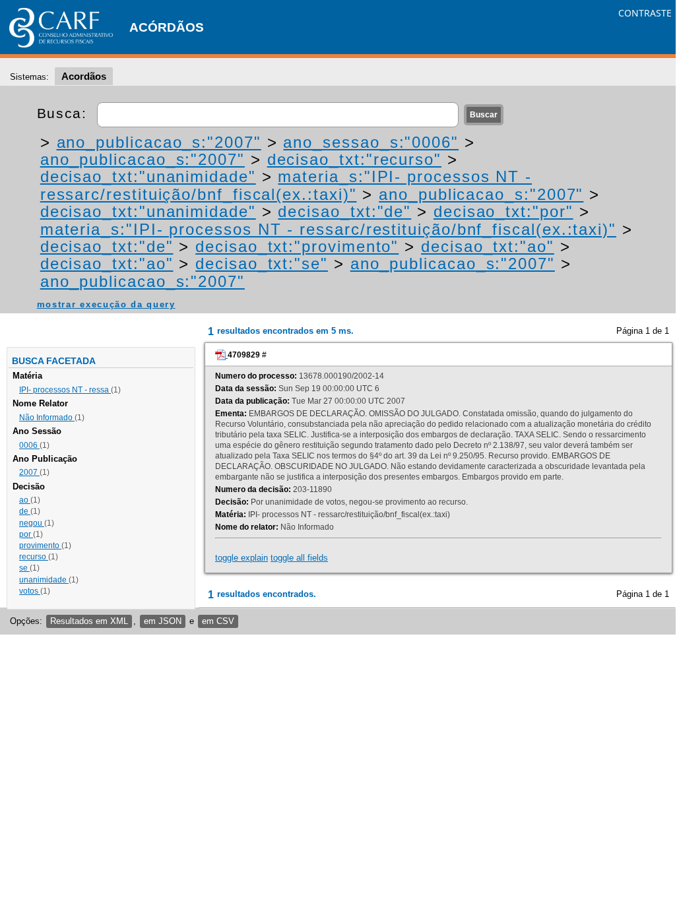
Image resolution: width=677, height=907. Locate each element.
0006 (29, 445)
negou (31, 523)
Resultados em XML (89, 621)
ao (24, 500)
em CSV (218, 621)
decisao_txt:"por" (503, 211)
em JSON (162, 621)
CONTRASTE (645, 13)
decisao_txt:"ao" (487, 246)
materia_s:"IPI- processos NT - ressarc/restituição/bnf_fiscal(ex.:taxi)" (286, 185)
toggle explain (241, 558)
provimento (40, 545)
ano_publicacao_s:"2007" (159, 142)
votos (29, 591)
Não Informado (47, 417)
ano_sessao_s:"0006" (370, 142)
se (24, 568)
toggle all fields (299, 558)
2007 (29, 472)
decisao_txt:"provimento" (297, 246)
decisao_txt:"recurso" (354, 159)
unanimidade (44, 579)
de (24, 511)
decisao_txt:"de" (344, 211)
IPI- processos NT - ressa (65, 389)
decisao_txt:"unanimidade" (148, 176)
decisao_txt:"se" (261, 263)
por (26, 534)
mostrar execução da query (106, 304)
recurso (33, 556)
